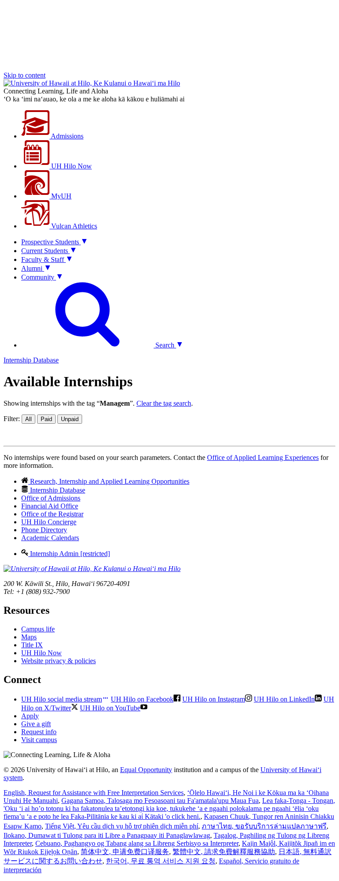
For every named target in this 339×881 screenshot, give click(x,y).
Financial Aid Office (49, 506)
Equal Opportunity (146, 769)
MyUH (60, 196)
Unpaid (70, 419)
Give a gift (36, 724)
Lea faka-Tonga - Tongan (169, 808)
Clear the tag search (163, 403)
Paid (46, 419)
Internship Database (31, 360)
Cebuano (136, 843)
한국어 (160, 861)
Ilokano (107, 835)
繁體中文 (224, 851)
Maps (29, 637)
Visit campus (39, 739)
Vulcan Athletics (73, 226)
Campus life (38, 629)
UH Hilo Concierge (48, 522)
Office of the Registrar (52, 514)
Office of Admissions (50, 498)
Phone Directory (44, 530)
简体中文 (125, 851)
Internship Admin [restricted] (69, 553)
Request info (38, 731)
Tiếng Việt (121, 826)
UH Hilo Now (70, 166)
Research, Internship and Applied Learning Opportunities (108, 481)
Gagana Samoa (160, 800)
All (28, 419)
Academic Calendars (50, 537)
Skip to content (24, 75)
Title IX (32, 645)
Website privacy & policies (58, 660)
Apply (30, 716)
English (94, 792)
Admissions (66, 136)
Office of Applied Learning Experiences (263, 457)
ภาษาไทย (264, 826)
